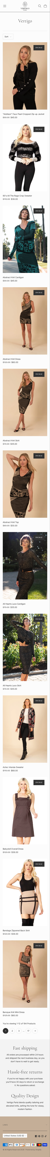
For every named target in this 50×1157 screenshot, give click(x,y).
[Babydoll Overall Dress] (25, 810)
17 (28, 1031)
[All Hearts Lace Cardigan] (25, 565)
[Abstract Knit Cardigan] (25, 239)
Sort (6, 36)
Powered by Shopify (33, 1150)
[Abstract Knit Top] (25, 484)
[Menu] (5, 6)
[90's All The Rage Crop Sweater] (25, 157)
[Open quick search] (40, 6)
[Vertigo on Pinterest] (39, 1136)
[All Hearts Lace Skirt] (25, 647)
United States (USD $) (14, 1135)
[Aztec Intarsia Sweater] (25, 729)
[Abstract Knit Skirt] (25, 402)
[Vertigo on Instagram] (42, 1136)
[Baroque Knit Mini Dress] (25, 974)
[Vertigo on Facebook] (36, 1136)
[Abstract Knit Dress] (25, 321)
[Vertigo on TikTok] (46, 1136)
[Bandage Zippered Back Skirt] (25, 892)
